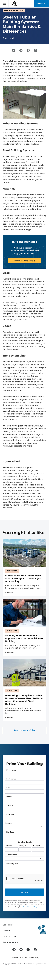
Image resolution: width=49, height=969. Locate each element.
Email (8, 788)
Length (23, 846)
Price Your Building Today (23, 261)
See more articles (24, 730)
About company (10, 942)
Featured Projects (11, 936)
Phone (9, 796)
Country (8, 823)
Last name (11, 779)
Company (9, 805)
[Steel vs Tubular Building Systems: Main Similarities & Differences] (13, 50)
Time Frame (11, 855)
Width (9, 846)
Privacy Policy (34, 957)
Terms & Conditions (19, 957)
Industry (10, 814)
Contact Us (8, 925)
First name (11, 770)
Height (36, 846)
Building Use (12, 863)
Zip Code (10, 832)
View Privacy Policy (30, 907)
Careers (6, 930)
